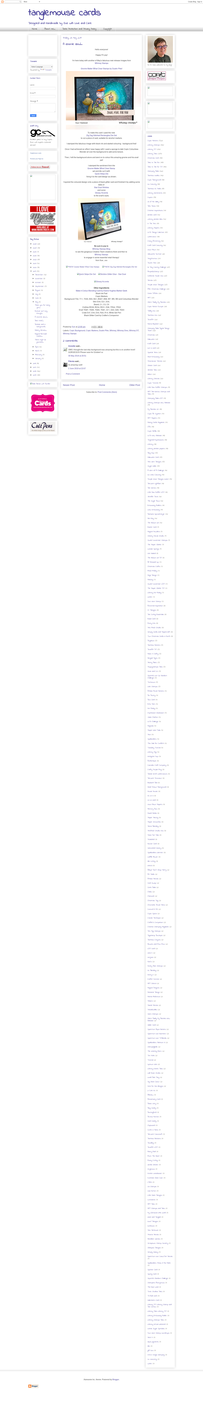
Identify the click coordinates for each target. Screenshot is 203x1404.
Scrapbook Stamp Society (158, 1243)
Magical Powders (154, 531)
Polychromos (152, 258)
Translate (48, 70)
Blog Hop (151, 453)
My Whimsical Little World (157, 1212)
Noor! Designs (153, 1221)
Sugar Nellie (152, 466)
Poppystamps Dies (155, 666)
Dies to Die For (154, 162)
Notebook (151, 1225)
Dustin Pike (104, 331)
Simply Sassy (153, 1252)
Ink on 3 (150, 795)
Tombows (151, 682)
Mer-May (151, 518)
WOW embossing (154, 509)
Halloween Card (153, 457)
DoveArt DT (152, 649)
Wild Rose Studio (154, 1073)
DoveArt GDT (153, 1147)
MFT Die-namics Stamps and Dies (159, 392)
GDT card (151, 948)
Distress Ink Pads (154, 188)
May (37, 302)
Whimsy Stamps (101, 63)
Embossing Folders (154, 505)
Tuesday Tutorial (154, 747)
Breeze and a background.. (40, 325)
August (38, 290)
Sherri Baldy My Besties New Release (159, 1019)
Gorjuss (150, 957)
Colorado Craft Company (157, 765)
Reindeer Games (154, 1239)
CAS (149, 426)
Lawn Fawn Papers (155, 804)
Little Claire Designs (155, 1195)
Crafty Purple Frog (155, 769)
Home (34, 29)
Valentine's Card (153, 1300)
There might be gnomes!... (40, 340)
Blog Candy (152, 1108)
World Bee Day (153, 1077)
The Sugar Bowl (154, 501)
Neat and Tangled (154, 1217)
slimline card (152, 214)
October (38, 282)
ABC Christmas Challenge (157, 289)
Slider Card (152, 1025)
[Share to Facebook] (99, 327)
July (37, 294)
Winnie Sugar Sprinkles (156, 1328)
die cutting (151, 861)
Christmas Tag (153, 900)
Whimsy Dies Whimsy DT (157, 1311)
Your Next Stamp (154, 601)
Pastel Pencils (153, 1005)
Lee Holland (152, 553)
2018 (35, 363)
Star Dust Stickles (101, 187)
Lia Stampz (152, 1186)
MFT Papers (152, 418)
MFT (149, 297)
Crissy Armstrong (154, 241)
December (39, 274)
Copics (150, 197)
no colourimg (152, 1359)
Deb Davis (152, 206)
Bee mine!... (39, 320)
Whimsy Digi (152, 752)
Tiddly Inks (151, 310)
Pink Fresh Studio (154, 627)
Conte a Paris (153, 1129)
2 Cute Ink (151, 1090)
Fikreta (71, 361)
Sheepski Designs (154, 1247)
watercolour (152, 236)
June (37, 298)
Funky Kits (151, 623)
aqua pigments (153, 1341)
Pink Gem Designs (154, 461)
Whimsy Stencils (153, 378)
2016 (35, 371)
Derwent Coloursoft (155, 1134)
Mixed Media (152, 813)
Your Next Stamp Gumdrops (158, 1333)
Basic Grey (152, 1103)
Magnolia (150, 725)
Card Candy (152, 1121)
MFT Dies (151, 1204)
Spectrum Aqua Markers (157, 1029)
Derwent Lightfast (154, 483)
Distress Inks (152, 315)
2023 (35, 255)
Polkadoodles (152, 1009)
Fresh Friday (152, 570)
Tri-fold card (152, 1295)
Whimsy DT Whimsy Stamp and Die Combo (160, 1305)
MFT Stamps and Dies (156, 1208)
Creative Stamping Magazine (158, 926)
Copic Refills (152, 431)
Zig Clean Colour (153, 1081)
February (39, 354)
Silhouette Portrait (154, 254)
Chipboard (151, 1125)
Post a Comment (73, 374)
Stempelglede (152, 1046)
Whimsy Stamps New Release (159, 402)
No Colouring (152, 184)
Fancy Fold (152, 1151)
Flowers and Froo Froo (156, 944)
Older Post (134, 385)
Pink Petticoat (153, 1230)
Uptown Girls (152, 1064)
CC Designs (152, 610)
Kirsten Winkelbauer (155, 1173)
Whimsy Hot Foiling (154, 592)
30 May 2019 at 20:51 (77, 356)
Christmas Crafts (154, 566)
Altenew (150, 1094)
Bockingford (152, 1112)
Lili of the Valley (153, 201)
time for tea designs (155, 1086)
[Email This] (92, 327)
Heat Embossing (153, 356)
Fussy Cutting (153, 1160)
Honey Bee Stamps (155, 966)
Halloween (151, 339)
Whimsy (113, 331)
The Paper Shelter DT (156, 588)
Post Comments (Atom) (107, 392)
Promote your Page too (36, 158)
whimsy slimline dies (155, 219)
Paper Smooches (154, 822)
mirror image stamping (156, 1354)
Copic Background (77, 331)
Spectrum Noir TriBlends (157, 1038)
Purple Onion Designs (156, 284)
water (150, 1363)
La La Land (152, 800)
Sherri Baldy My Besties (157, 302)
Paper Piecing (153, 817)
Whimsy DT (134, 331)
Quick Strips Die (101, 173)
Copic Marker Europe (155, 306)
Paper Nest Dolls (154, 730)
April (37, 347)
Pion (149, 734)
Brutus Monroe (153, 1116)
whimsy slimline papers (156, 448)
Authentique (152, 760)
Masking (150, 579)
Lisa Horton (152, 1191)
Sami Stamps (153, 1014)
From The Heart (154, 1156)
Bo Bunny (151, 695)
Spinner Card (152, 1269)
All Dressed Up (153, 562)
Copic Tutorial (153, 383)
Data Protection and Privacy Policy (79, 29)
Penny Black (152, 662)
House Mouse (153, 791)
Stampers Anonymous (156, 1282)
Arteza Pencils (153, 878)
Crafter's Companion (155, 922)
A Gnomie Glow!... (41, 317)
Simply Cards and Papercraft (159, 632)
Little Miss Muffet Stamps (157, 387)
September (39, 286)
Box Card (151, 699)
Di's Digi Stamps (154, 931)
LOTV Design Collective (156, 232)
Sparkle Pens (153, 352)
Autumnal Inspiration (155, 605)
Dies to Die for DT (155, 166)
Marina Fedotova (154, 996)
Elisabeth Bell (152, 782)
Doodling (151, 1142)
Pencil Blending (153, 826)
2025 (35, 248)
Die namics (152, 488)
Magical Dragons (153, 987)
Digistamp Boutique (155, 935)
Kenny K (151, 974)
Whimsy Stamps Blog (101, 248)
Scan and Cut (153, 671)
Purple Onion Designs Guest (158, 479)
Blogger (115, 1380)
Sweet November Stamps (157, 540)
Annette (71, 346)
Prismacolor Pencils (155, 361)
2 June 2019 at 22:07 (77, 368)
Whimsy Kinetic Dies (155, 1068)
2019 (35, 271)
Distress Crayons (154, 939)
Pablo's (150, 1001)
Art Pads (151, 874)
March (37, 350)
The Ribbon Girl (153, 522)
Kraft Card (151, 343)
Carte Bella (152, 887)
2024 (35, 251)
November (39, 278)
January (38, 358)
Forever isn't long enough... (41, 312)
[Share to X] (97, 327)
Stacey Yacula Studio (156, 536)
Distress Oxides (153, 175)
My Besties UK (153, 409)
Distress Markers (154, 645)
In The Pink (152, 223)
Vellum (150, 374)
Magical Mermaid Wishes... (41, 335)
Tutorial (150, 1060)
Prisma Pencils (153, 1234)
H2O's (150, 961)
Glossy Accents (101, 192)
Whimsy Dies (122, 331)
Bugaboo (151, 640)
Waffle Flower (153, 857)
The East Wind (153, 1287)
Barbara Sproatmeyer (156, 514)
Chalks (150, 891)
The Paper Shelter (154, 544)
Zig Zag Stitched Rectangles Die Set (101, 135)
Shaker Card (152, 365)
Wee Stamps (152, 686)
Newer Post (69, 385)
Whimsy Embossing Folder (157, 1315)
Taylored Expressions (156, 439)
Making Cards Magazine (156, 422)
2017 (35, 367)
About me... (49, 29)
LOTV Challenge (153, 721)
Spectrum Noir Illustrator (157, 1033)
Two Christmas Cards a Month (159, 636)
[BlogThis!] (95, 327)
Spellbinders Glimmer (155, 852)
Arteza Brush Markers (156, 691)
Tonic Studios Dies (155, 1291)
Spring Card (152, 1274)
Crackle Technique (154, 918)
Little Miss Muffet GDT (156, 492)
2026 (35, 244)
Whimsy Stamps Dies (156, 1320)
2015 (35, 375)
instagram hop (153, 756)
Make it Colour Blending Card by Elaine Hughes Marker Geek (101, 290)
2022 (35, 259)
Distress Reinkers (154, 1138)
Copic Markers (92, 331)
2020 (35, 267)
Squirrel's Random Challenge (158, 1278)
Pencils (150, 280)
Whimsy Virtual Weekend (156, 1324)
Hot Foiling (151, 708)
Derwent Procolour (155, 778)
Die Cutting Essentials (156, 614)
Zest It (150, 1337)
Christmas (151, 335)
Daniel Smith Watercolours (157, 773)
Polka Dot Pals (153, 835)
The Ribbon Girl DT (155, 557)
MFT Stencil (152, 983)
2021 (35, 263)
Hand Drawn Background (157, 787)
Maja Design (152, 575)
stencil (150, 865)
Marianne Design (154, 992)
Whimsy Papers (153, 227)
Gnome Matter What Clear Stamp (101, 168)
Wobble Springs (153, 549)
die (149, 1346)
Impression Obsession (156, 712)
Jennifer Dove (153, 496)
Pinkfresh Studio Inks (155, 830)
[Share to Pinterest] (101, 327)
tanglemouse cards (64, 13)
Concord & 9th (153, 909)
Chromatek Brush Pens (156, 905)
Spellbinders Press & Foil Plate (159, 1263)
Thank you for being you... (42, 306)
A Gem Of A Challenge (156, 470)
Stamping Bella (153, 171)
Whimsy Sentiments (155, 193)
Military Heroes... (41, 330)
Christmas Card (153, 158)
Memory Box (152, 808)
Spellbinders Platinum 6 (156, 1042)
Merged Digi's (152, 658)
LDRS (150, 1182)
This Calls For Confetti (156, 743)
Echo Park (151, 704)
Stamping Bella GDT (155, 398)
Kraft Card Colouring (155, 245)
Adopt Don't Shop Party (157, 870)
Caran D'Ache (153, 293)
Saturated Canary (154, 848)
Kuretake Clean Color (155, 1177)
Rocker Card (152, 843)
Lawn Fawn (152, 249)
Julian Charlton (153, 717)
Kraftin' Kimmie (153, 979)
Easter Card (152, 527)
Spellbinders (152, 739)
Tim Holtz (151, 1055)
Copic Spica (152, 913)
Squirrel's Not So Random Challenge (157, 676)
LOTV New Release (155, 435)
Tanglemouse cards (35, 153)
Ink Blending (152, 970)
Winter (150, 597)
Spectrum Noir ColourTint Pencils (160, 1256)
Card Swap (152, 883)
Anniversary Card (154, 1099)
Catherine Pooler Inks (155, 275)
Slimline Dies (152, 370)
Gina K (150, 953)
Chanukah (151, 896)
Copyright (107, 29)
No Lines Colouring (154, 474)
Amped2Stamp (153, 271)
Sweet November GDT (156, 584)
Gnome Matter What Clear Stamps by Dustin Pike (101, 68)
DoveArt (151, 319)
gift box (150, 1350)
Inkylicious (151, 1169)
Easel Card (151, 618)
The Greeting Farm (155, 1051)
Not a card (152, 348)
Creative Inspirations (155, 210)
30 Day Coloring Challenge (157, 267)
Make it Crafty (153, 653)
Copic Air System (154, 413)
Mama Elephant (153, 324)
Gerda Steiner (153, 1164)
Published (151, 839)
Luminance (151, 1199)
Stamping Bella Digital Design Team (158, 329)
